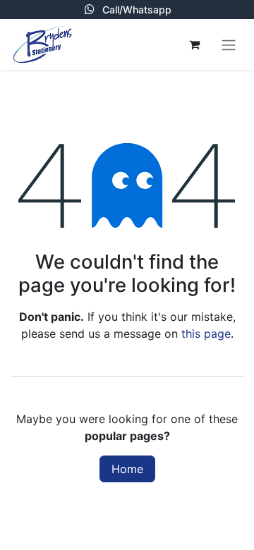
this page (206, 333)
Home (127, 469)
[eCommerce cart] (194, 44)
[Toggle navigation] (228, 44)
